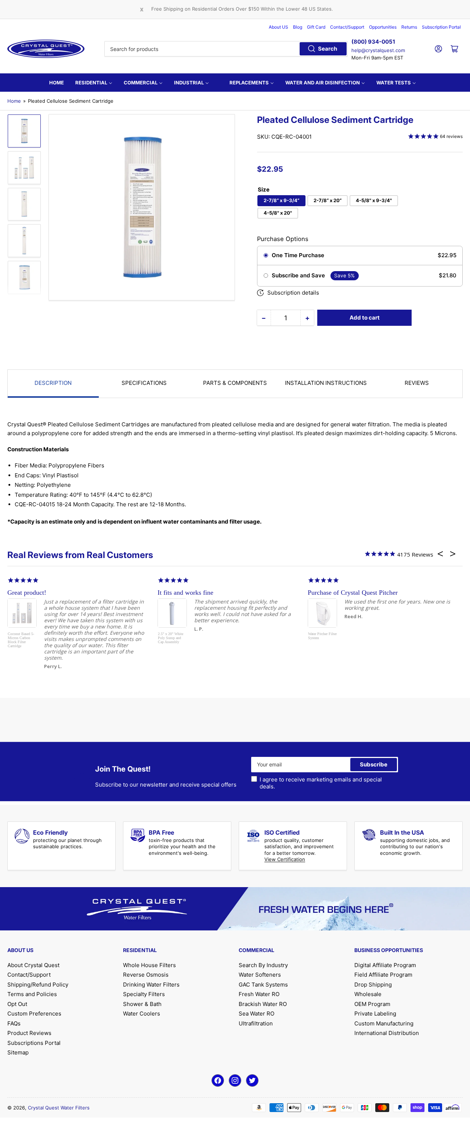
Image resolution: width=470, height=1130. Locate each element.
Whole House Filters (149, 965)
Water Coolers (141, 1013)
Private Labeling (375, 1013)
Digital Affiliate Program (385, 965)
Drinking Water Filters (151, 984)
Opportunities (383, 27)
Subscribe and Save (298, 275)
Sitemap (18, 1052)
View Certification (284, 859)
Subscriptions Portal (34, 1042)
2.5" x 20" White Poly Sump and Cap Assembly (170, 638)
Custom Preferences (34, 1013)
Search (327, 48)
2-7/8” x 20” (327, 200)
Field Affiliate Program (383, 974)
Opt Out (17, 1003)
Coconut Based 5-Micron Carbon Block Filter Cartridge (21, 640)
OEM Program (372, 1003)
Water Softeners (260, 974)
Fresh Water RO (259, 994)
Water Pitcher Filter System (322, 636)
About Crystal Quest (33, 965)
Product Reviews (29, 1032)
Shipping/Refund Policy (37, 984)
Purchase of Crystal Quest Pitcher (353, 592)
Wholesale (368, 994)
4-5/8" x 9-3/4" (374, 200)
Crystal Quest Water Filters (59, 1108)
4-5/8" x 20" (278, 213)
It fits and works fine (185, 592)
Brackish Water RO (263, 1003)
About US (278, 27)
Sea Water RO (256, 1013)
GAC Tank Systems (263, 984)
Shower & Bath (142, 1003)
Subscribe (373, 764)
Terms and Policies (32, 994)
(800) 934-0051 (373, 41)
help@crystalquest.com (378, 50)
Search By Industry (263, 965)
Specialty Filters (144, 994)
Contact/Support (347, 27)
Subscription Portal (441, 27)
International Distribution (386, 1032)
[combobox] (226, 48)
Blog (297, 27)
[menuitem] (56, 82)
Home (14, 101)
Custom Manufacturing (383, 1023)
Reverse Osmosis (146, 974)
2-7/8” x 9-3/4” (281, 200)
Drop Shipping (373, 984)
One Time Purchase (298, 255)
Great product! (26, 592)
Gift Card (316, 27)
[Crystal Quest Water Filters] (45, 49)
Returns (409, 27)
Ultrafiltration (256, 1023)
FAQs (14, 1023)
